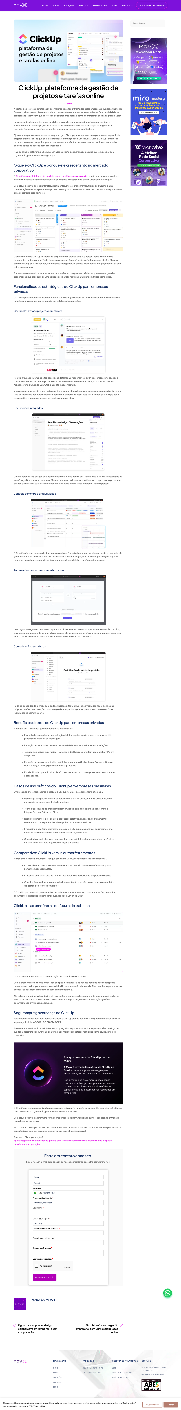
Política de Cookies (120, 1377)
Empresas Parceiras (91, 1373)
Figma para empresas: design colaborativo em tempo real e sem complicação (37, 1329)
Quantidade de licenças (44, 1238)
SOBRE (55, 5)
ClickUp (68, 103)
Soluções (57, 1377)
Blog (55, 1387)
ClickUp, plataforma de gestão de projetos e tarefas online (68, 91)
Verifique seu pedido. (43, 1259)
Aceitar (170, 1404)
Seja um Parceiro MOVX (93, 1368)
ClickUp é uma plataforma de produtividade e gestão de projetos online (52, 176)
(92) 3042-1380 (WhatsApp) (153, 1374)
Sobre (56, 1373)
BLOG (114, 5)
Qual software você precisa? (46, 1228)
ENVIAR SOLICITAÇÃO (44, 1277)
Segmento (38, 1207)
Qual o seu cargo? (41, 1218)
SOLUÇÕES (69, 5)
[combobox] (38, 1193)
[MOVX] (20, 5)
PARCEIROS (127, 5)
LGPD (114, 1368)
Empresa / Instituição (43, 1198)
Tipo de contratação (42, 1248)
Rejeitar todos (152, 1404)
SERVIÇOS (83, 5)
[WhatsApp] (167, 1293)
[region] (90, 1404)
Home (55, 1368)
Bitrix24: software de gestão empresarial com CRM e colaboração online (97, 1329)
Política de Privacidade (122, 1373)
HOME (45, 5)
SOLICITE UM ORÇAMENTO (152, 5)
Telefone (37, 1188)
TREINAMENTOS (100, 5)
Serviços (57, 1382)
